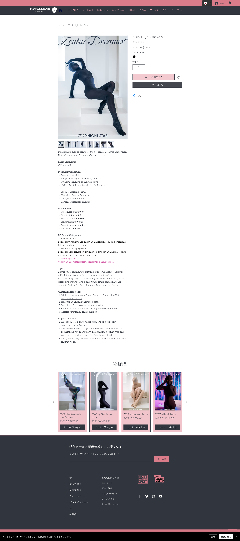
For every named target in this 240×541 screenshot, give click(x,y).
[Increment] (143, 74)
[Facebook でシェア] (134, 102)
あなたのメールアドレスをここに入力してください (94, 454)
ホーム (61, 25)
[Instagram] (154, 496)
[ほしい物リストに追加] (179, 85)
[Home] (60, 10)
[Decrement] (135, 74)
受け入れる (226, 536)
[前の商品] (53, 402)
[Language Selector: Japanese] (207, 3)
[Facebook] (140, 496)
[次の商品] (186, 402)
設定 (213, 536)
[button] (230, 2)
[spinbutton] (139, 74)
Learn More (143, 55)
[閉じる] (236, 536)
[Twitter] (147, 496)
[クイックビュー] (72, 391)
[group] (120, 402)
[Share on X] (139, 102)
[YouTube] (161, 496)
